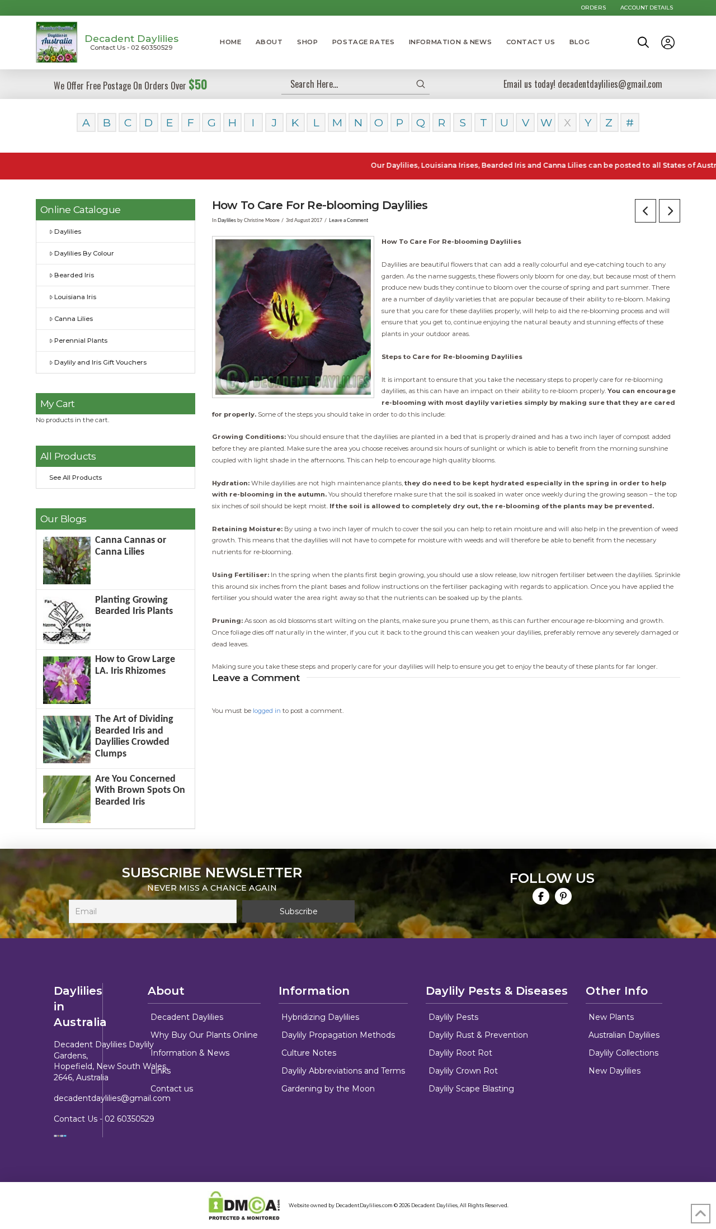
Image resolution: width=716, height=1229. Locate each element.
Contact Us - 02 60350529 (131, 47)
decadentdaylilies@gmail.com (112, 1098)
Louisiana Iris (75, 297)
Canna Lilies (73, 319)
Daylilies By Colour (84, 253)
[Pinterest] (563, 896)
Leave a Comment (348, 220)
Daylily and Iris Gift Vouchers (100, 362)
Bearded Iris (74, 275)
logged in (267, 711)
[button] (643, 42)
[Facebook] (541, 896)
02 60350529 (129, 1119)
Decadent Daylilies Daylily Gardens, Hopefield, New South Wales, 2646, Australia (111, 1061)
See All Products (75, 477)
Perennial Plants (80, 340)
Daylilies (227, 220)
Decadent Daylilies (131, 38)
